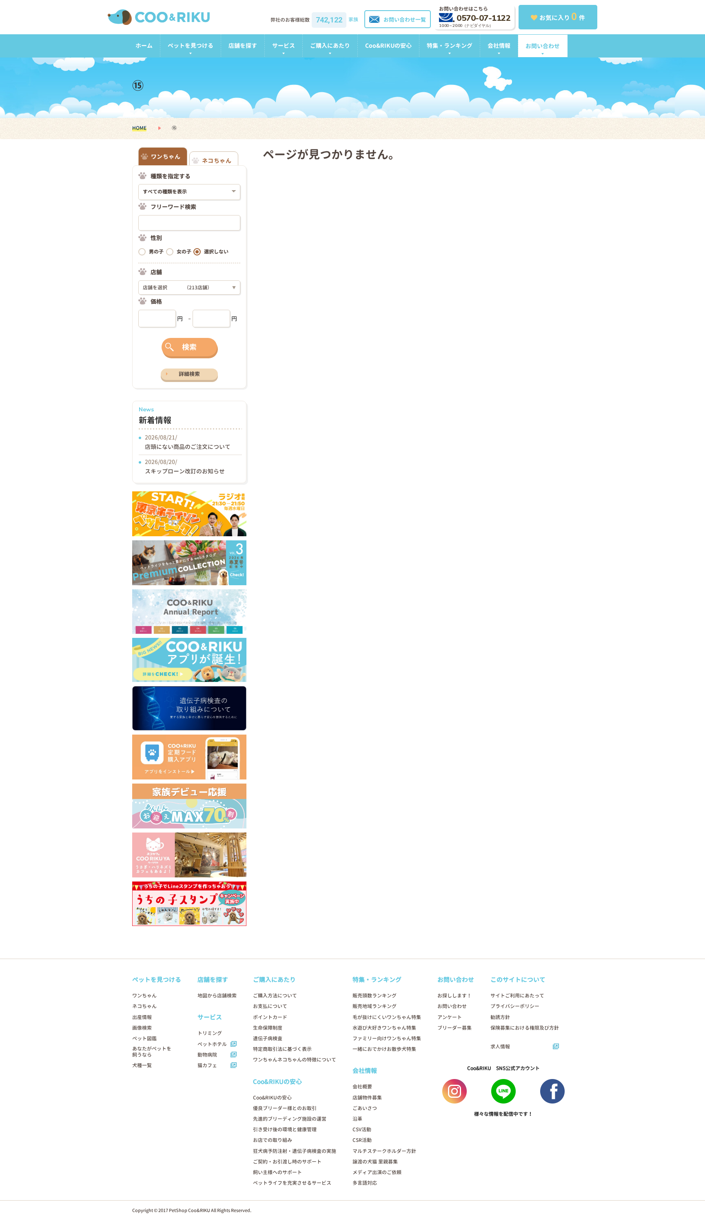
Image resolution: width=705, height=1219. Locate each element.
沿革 (357, 1118)
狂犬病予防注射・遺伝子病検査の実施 (294, 1151)
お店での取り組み (272, 1140)
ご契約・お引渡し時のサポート (287, 1161)
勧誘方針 (500, 1017)
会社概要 (362, 1086)
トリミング (209, 1033)
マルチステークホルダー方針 (384, 1151)
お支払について (270, 1006)
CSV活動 (361, 1129)
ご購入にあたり (330, 45)
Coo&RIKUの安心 (388, 45)
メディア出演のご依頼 (376, 1172)
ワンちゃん (144, 995)
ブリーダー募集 (454, 1027)
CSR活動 (362, 1140)
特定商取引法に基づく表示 (282, 1049)
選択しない (216, 251)
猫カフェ (207, 1065)
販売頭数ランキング (374, 995)
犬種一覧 (142, 1065)
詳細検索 (189, 373)
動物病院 (207, 1054)
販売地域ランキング (374, 1006)
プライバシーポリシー (514, 1006)
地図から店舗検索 (217, 995)
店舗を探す (242, 45)
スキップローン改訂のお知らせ (185, 471)
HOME (139, 127)
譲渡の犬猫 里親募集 (375, 1161)
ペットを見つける (190, 45)
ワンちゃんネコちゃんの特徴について (294, 1059)
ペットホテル (212, 1044)
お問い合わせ (542, 46)
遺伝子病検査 (267, 1038)
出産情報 (142, 1017)
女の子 (184, 251)
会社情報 (499, 45)
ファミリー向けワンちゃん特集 (386, 1038)
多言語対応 (364, 1182)
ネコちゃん (144, 1006)
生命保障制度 (267, 1027)
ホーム (144, 45)
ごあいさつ (364, 1108)
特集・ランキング (449, 45)
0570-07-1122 (483, 18)
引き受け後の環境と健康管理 (285, 1129)
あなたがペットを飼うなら (151, 1051)
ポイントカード (270, 1017)
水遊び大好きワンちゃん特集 (384, 1027)
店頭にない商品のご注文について (188, 447)
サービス (283, 45)
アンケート (449, 1017)
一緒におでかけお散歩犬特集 (384, 1049)
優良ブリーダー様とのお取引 (285, 1108)
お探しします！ (454, 995)
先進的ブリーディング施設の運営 (289, 1118)
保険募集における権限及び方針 (524, 1027)
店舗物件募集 (367, 1097)
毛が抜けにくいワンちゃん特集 (386, 1017)
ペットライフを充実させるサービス (292, 1182)
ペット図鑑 (144, 1038)
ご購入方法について (275, 995)
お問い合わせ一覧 (405, 19)
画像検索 (142, 1027)
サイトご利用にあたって (517, 995)
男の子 (156, 251)
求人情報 (500, 1046)
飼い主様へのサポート (277, 1172)
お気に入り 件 (562, 16)
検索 (189, 347)
